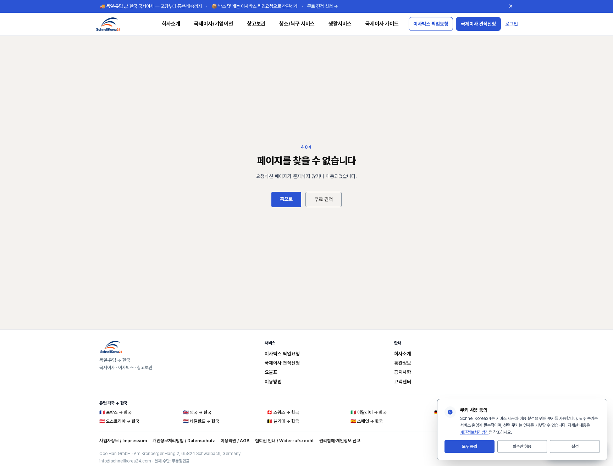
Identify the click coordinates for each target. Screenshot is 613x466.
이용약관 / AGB (235, 440)
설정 (575, 446)
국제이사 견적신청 (478, 24)
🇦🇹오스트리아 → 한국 (119, 421)
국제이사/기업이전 (213, 24)
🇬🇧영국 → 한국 (197, 412)
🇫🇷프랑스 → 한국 (115, 412)
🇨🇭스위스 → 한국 (283, 412)
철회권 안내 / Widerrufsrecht (284, 440)
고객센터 (402, 381)
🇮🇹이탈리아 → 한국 (368, 412)
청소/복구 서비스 (297, 24)
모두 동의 (469, 446)
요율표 (271, 372)
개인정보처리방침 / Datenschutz (184, 440)
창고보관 (256, 24)
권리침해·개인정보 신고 (339, 440)
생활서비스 (340, 24)
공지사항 (402, 372)
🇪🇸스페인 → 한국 (366, 421)
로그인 (511, 24)
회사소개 (171, 24)
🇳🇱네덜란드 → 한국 (201, 421)
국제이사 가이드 (382, 24)
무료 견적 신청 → (322, 6)
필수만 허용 (522, 446)
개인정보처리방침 (474, 432)
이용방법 (273, 381)
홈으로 (286, 199)
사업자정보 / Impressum (123, 440)
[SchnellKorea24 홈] (123, 24)
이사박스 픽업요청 (430, 24)
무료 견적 (323, 199)
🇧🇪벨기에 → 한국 (283, 421)
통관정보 (402, 363)
